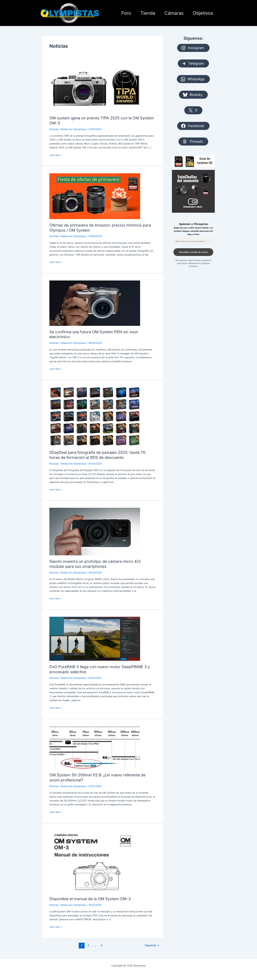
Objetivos (203, 13)
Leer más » (55, 155)
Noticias (54, 129)
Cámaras (174, 13)
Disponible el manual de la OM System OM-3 (90, 898)
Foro (126, 13)
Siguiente (152, 945)
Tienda (147, 13)
